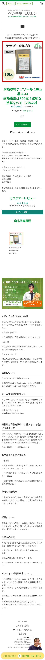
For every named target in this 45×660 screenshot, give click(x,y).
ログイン (10, 3)
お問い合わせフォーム (32, 303)
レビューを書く (22, 212)
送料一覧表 (22, 621)
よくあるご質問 (22, 626)
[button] (16, 106)
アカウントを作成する (24, 3)
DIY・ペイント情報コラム (22, 630)
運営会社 (22, 634)
